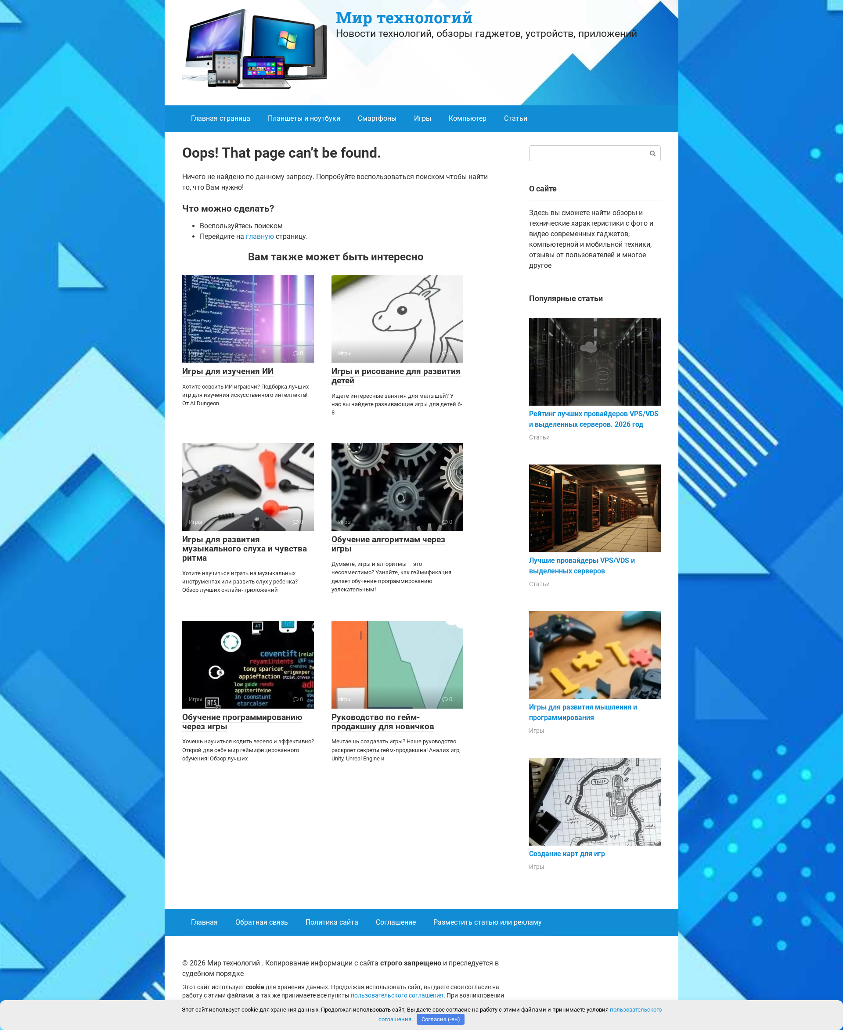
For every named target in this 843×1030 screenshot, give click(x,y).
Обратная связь (261, 922)
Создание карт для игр (567, 854)
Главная (204, 922)
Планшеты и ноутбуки (304, 118)
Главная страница (220, 118)
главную (260, 236)
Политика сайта (332, 922)
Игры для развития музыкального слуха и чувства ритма (244, 548)
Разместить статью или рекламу (487, 922)
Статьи (515, 118)
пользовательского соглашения (397, 995)
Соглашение (396, 922)
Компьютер (467, 118)
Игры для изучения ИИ (228, 371)
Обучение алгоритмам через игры (388, 544)
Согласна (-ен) (441, 1019)
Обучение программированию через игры (242, 721)
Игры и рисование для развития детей (396, 375)
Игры (422, 118)
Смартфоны (377, 118)
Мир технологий (404, 17)
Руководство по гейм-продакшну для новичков (382, 721)
